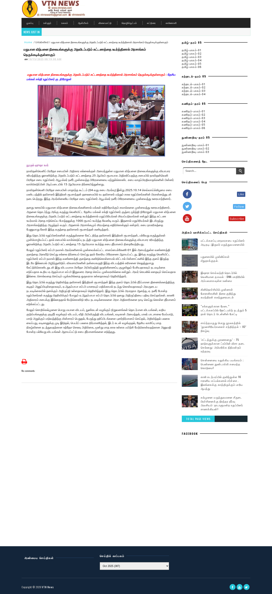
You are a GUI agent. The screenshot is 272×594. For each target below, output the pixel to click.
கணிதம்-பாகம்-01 (193, 111)
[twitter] (246, 587)
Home (28, 42)
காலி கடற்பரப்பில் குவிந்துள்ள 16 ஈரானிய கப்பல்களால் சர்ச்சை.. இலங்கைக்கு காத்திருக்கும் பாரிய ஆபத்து (222, 383)
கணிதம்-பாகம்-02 (193, 114)
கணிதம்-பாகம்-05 (193, 124)
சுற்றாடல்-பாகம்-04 (193, 94)
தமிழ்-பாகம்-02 (192, 53)
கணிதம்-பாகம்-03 (193, 118)
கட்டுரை (151, 22)
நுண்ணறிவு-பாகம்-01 (195, 145)
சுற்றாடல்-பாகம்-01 (193, 84)
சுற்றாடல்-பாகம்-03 (193, 91)
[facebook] (233, 587)
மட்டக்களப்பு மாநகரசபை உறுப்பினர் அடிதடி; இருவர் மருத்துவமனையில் (223, 242)
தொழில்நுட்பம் (129, 22)
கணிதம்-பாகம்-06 (193, 128)
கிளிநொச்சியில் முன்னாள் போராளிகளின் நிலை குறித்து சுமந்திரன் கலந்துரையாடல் (218, 293)
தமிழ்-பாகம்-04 (192, 60)
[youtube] (240, 587)
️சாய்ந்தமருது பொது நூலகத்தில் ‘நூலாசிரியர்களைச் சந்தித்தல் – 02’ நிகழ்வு (223, 327)
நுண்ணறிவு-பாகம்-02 (195, 148)
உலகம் (64, 22)
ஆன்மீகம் (83, 22)
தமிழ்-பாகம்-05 (192, 63)
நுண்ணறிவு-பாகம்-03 (195, 152)
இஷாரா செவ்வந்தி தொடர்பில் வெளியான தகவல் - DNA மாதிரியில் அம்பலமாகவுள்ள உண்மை (223, 276)
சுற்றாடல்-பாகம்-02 (193, 87)
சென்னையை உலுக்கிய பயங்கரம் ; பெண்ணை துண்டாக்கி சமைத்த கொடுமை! (222, 364)
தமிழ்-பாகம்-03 (192, 57)
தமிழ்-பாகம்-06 (192, 67)
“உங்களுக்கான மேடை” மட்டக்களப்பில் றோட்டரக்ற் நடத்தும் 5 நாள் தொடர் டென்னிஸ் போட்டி (224, 310)
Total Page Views (198, 419)
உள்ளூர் (47, 22)
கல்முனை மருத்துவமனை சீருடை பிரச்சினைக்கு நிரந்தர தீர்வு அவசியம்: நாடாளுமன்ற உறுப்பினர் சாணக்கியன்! (222, 403)
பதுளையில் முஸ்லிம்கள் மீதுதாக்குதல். (215, 258)
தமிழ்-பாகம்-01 (192, 50)
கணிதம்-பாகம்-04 (193, 121)
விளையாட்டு (105, 22)
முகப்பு (29, 22)
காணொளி (171, 22)
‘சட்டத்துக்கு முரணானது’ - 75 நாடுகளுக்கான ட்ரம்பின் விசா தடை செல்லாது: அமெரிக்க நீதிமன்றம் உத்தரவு (223, 345)
